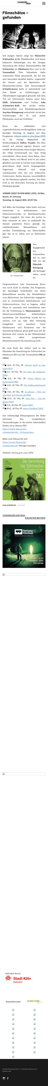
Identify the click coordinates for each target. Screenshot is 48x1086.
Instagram (4, 1078)
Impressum (32, 1069)
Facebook (8, 1078)
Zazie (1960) (27, 404)
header (21, 505)
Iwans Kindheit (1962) (33, 408)
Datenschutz (7, 1071)
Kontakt (25, 1069)
